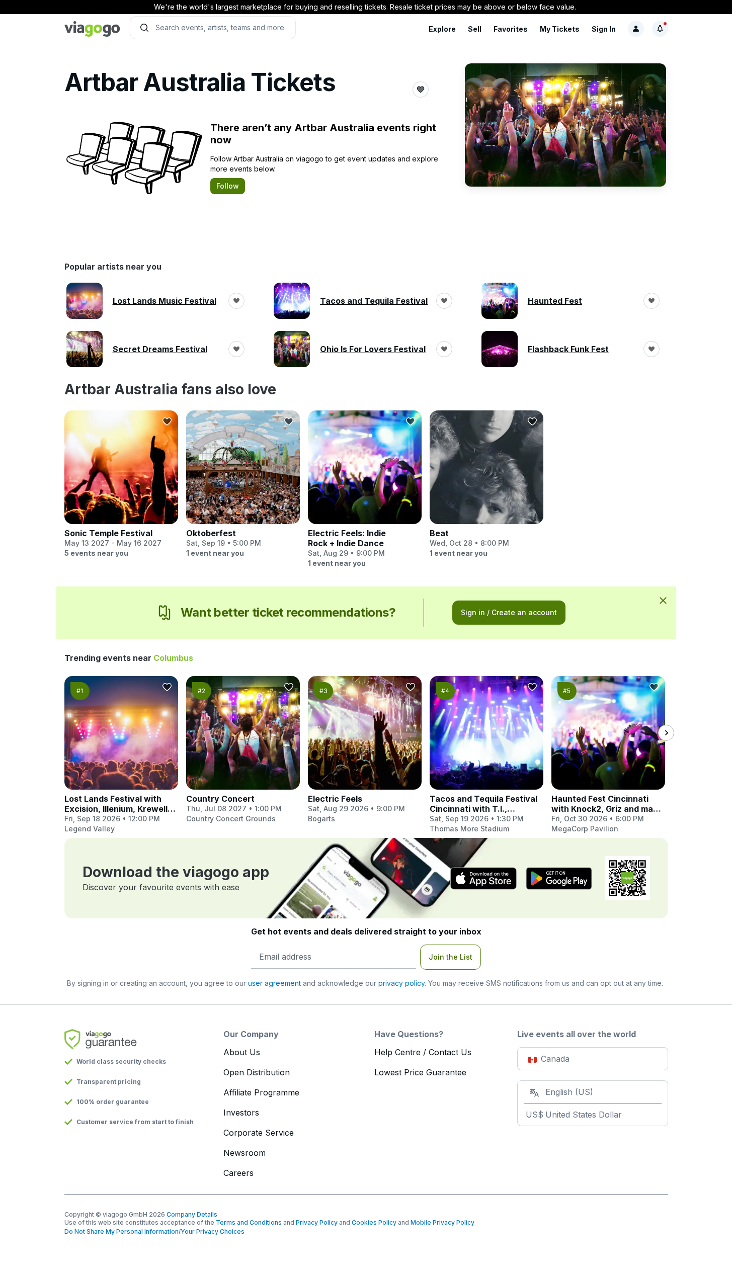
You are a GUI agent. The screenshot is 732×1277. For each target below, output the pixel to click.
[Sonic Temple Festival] (121, 484)
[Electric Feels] (365, 750)
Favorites (511, 29)
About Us (241, 1052)
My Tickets (560, 29)
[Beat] (486, 484)
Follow (227, 186)
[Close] (663, 600)
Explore (442, 29)
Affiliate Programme (261, 1092)
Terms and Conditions (249, 1222)
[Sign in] (636, 29)
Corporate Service (258, 1133)
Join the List (450, 957)
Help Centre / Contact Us (422, 1052)
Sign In (604, 29)
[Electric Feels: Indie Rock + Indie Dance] (365, 489)
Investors (241, 1113)
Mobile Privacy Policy (442, 1222)
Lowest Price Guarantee (420, 1072)
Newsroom (244, 1153)
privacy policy (401, 983)
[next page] (666, 733)
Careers (238, 1173)
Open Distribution (256, 1072)
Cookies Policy (374, 1222)
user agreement (274, 983)
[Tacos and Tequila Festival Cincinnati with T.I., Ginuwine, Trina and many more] (486, 755)
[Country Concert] (243, 750)
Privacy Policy (317, 1222)
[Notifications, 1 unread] (660, 29)
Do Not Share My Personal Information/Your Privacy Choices (154, 1231)
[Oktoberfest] (243, 484)
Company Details (192, 1214)
